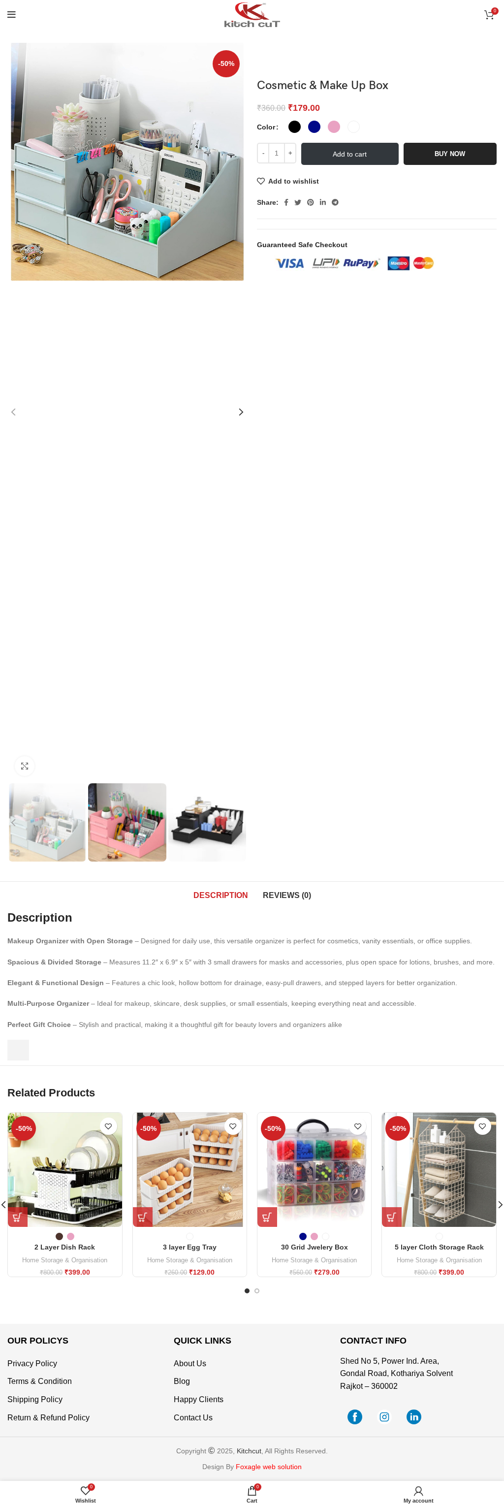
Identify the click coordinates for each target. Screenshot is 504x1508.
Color (266, 127)
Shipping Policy (35, 1399)
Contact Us (193, 1417)
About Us (190, 1363)
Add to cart (350, 154)
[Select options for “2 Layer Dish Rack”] (18, 1217)
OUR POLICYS (37, 1341)
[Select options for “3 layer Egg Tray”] (143, 1217)
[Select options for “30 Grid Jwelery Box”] (267, 1217)
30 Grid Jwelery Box (314, 1247)
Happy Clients (198, 1399)
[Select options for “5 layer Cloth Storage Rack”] (392, 1217)
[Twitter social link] (297, 202)
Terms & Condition (39, 1381)
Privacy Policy (32, 1363)
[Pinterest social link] (310, 202)
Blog (182, 1381)
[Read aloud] (18, 1050)
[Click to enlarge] (24, 766)
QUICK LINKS (202, 1341)
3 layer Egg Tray (190, 1247)
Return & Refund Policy (48, 1417)
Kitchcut (249, 1451)
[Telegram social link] (335, 202)
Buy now (450, 154)
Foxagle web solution (269, 1467)
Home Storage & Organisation (64, 1260)
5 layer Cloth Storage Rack (439, 1247)
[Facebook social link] (286, 202)
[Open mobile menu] (11, 15)
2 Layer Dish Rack (64, 1247)
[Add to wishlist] (108, 1126)
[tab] (220, 895)
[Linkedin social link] (323, 202)
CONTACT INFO (373, 1341)
